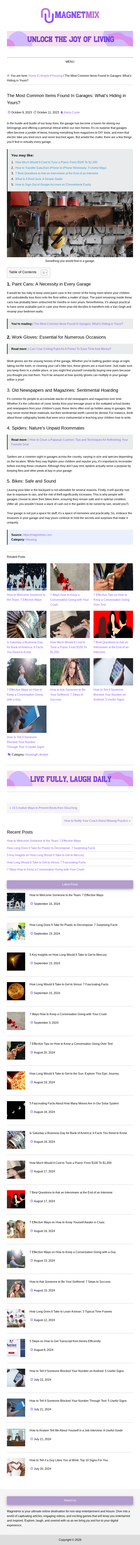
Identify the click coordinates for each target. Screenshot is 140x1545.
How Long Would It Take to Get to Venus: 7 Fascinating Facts (46, 862)
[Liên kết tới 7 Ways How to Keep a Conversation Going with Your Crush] (70, 565)
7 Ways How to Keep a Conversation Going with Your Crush (69, 599)
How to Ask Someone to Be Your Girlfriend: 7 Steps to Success (67, 694)
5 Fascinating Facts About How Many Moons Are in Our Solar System (74, 1103)
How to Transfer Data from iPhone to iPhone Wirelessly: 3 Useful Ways (60, 167)
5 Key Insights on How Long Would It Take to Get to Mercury (45, 855)
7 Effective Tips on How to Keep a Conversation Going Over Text (111, 599)
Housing (31, 539)
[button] (42, 273)
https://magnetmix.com (37, 534)
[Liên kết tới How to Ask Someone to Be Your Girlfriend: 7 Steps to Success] (70, 660)
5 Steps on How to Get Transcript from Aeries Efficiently (65, 1341)
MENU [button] (70, 61)
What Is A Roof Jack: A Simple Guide (39, 178)
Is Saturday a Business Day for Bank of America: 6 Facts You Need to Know (25, 647)
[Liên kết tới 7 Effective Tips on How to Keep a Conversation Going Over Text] (113, 565)
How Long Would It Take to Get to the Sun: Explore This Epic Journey (74, 1073)
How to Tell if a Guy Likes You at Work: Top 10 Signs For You (69, 1460)
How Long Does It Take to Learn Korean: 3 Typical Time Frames (71, 1311)
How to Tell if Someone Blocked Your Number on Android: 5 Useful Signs (110, 694)
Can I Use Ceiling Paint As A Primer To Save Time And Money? (70, 348)
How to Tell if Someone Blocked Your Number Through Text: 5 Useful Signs (25, 742)
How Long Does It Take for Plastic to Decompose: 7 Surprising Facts (51, 848)
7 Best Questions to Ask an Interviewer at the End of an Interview (56, 173)
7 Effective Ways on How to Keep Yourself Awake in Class (67, 1222)
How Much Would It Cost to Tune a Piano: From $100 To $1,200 (56, 162)
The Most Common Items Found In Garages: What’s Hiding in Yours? (78, 323)
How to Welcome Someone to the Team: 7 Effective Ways (44, 840)
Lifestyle (43, 754)
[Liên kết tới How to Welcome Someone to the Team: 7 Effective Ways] (26, 565)
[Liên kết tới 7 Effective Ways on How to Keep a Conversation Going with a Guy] (26, 660)
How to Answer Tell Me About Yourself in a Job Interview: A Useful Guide (76, 1430)
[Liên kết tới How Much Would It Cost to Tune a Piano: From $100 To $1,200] (70, 613)
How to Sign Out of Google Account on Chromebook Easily (53, 184)
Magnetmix (70, 15)
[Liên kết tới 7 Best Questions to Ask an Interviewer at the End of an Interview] (113, 613)
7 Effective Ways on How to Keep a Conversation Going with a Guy (25, 694)
